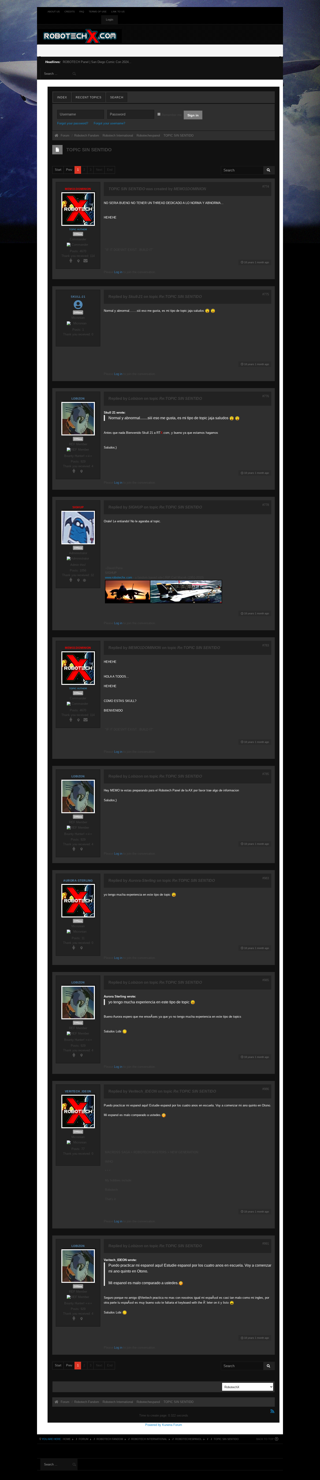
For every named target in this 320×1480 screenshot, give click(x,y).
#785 (265, 774)
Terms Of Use (98, 11)
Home (67, 1439)
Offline (78, 234)
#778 (265, 505)
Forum (65, 135)
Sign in (193, 115)
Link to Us (118, 11)
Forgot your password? (72, 123)
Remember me (172, 115)
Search (116, 97)
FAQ (81, 11)
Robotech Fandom (110, 1439)
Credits (69, 11)
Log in (118, 272)
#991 (265, 1243)
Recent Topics (88, 97)
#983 (265, 878)
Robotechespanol (188, 1439)
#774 (265, 186)
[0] (163, 591)
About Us (54, 11)
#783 (265, 645)
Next (99, 169)
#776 (265, 396)
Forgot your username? (109, 123)
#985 (265, 980)
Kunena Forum (172, 1425)
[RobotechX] (80, 36)
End (109, 169)
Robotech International (149, 1439)
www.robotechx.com (118, 577)
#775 (265, 294)
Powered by (153, 1425)
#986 (265, 1089)
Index (62, 97)
